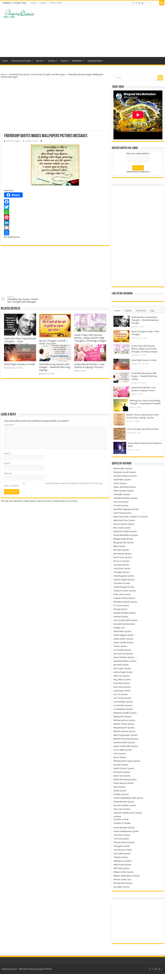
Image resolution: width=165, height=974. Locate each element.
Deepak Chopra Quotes (124, 598)
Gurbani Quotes (120, 616)
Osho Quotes (119, 753)
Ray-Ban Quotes (120, 764)
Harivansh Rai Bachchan (124, 624)
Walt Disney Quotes (122, 864)
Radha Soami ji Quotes (123, 768)
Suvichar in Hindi (120, 819)
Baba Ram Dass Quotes (124, 520)
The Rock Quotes (121, 839)
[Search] (161, 2)
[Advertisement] (103, 31)
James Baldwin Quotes (123, 657)
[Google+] (133, 3)
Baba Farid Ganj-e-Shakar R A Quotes (130, 516)
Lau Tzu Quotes (120, 694)
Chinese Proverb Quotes (124, 590)
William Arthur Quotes (123, 872)
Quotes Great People (21, 61)
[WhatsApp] (55, 212)
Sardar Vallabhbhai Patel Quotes (128, 798)
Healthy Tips (119, 627)
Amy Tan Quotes (121, 502)
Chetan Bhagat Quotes (123, 587)
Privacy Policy (56, 3)
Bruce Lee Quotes (121, 561)
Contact (43, 3)
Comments (141, 310)
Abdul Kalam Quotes (122, 468)
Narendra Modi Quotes (124, 742)
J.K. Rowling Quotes (122, 650)
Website (7, 473)
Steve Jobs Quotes (121, 809)
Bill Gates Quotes (121, 550)
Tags (152, 310)
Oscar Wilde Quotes (122, 750)
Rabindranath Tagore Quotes (126, 761)
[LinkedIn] (55, 222)
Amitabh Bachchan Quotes (125, 498)
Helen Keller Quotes (122, 631)
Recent (117, 310)
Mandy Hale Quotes (122, 716)
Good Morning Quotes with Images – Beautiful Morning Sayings (54, 367)
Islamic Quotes (120, 646)
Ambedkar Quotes (121, 494)
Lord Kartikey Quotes (123, 702)
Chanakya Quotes (121, 572)
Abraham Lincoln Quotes (124, 472)
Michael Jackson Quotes (124, 720)
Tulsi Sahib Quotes (122, 853)
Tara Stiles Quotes (121, 835)
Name (7, 453)
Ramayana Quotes (121, 772)
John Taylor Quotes (122, 668)
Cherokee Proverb (121, 583)
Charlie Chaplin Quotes (124, 579)
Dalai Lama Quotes (122, 594)
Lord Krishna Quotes (122, 705)
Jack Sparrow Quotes (123, 653)
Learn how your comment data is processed (57, 501)
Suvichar (52, 61)
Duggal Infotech (44, 969)
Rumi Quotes (119, 787)
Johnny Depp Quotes (123, 672)
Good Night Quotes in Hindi (19, 364)
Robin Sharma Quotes (123, 783)
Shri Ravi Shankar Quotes (124, 805)
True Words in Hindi (122, 850)
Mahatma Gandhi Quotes (124, 713)
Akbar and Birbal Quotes (124, 487)
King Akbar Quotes (122, 679)
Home (33, 3)
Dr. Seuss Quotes (121, 605)
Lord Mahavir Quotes (123, 709)
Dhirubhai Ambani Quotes (125, 602)
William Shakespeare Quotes (126, 876)
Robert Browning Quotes (124, 779)
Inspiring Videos (95, 61)
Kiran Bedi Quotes (121, 683)
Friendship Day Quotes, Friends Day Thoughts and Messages (37, 74)
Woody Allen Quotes (122, 883)
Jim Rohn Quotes (121, 664)
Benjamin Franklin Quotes (125, 531)
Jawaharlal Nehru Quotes (124, 661)
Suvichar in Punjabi (122, 823)
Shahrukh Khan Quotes (123, 801)
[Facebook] (136, 3)
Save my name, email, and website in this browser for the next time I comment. (53, 484)
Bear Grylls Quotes (122, 528)
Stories (64, 61)
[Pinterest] (55, 217)
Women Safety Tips (122, 879)
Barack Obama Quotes (123, 524)
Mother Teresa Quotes (123, 724)
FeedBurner (144, 171)
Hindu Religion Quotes (123, 635)
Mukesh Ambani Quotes (124, 731)
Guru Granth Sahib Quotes (125, 620)
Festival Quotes (120, 609)
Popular (128, 310)
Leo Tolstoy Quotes (122, 698)
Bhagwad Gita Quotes (123, 542)
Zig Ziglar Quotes (121, 887)
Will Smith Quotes (121, 868)
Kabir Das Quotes (121, 676)
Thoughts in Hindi (121, 846)
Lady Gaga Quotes (122, 690)
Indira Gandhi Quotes (123, 642)
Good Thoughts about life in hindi (142, 429)
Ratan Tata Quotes (121, 776)
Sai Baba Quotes (121, 794)
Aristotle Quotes (120, 505)
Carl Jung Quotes (121, 565)
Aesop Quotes (120, 483)
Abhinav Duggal (13, 141)
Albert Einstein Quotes (123, 490)
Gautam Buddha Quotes (124, 613)
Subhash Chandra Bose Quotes (127, 813)
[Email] (55, 227)
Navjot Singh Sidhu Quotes (125, 746)
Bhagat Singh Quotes (123, 539)
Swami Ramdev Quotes (124, 827)
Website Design (26, 969)
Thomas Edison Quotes (124, 842)
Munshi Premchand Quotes (125, 739)
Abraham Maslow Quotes (125, 476)
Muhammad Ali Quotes (124, 727)
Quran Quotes (119, 757)
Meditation (77, 61)
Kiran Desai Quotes (122, 687)
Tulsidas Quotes (120, 857)
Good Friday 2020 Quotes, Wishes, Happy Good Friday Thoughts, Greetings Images (90, 338)
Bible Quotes (119, 546)
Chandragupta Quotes (123, 576)
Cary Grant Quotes (122, 568)
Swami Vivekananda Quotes (126, 831)
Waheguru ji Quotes (122, 861)
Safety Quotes (119, 790)
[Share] (55, 232)
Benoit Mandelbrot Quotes (125, 535)
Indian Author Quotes (123, 639)
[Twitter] (139, 3)
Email (7, 463)
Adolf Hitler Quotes (122, 479)
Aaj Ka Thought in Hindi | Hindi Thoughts (53, 342)
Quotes (39, 61)
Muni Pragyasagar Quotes (125, 735)
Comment (9, 425)
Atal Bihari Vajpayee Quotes (126, 509)
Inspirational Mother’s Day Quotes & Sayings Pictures (89, 366)
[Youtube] (142, 3)
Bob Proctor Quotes (122, 557)
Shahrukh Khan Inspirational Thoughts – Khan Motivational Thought (20, 341)
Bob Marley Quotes (122, 553)
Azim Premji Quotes (122, 513)
